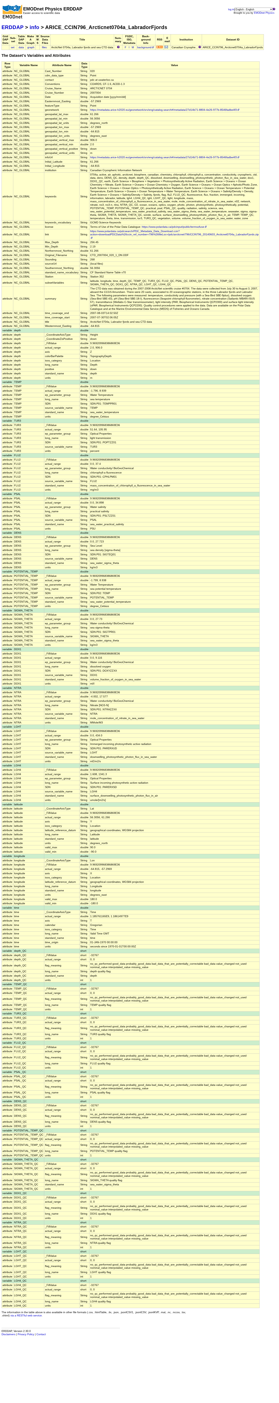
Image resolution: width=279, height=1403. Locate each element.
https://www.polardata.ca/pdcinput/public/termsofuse (173, 226)
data (21, 47)
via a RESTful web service (26, 1315)
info (34, 27)
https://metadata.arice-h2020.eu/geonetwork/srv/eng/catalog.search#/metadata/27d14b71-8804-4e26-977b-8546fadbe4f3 (163, 109)
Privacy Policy (26, 1334)
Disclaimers (8, 1334)
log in (231, 9)
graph (30, 47)
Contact (41, 1334)
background (144, 47)
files (44, 47)
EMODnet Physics (264, 12)
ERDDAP (13, 27)
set (12, 47)
